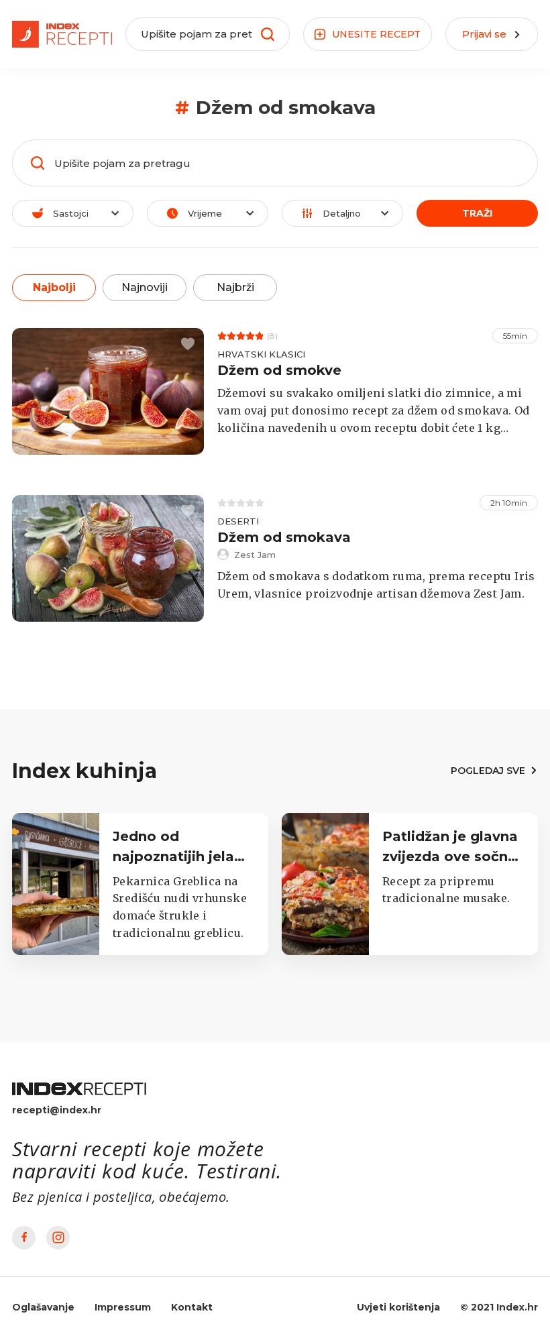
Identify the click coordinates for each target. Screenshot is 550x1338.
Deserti (238, 521)
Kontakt (192, 1307)
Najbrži (235, 287)
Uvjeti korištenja (398, 1307)
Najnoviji (144, 287)
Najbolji (54, 287)
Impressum (123, 1307)
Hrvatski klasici (261, 354)
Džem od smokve (279, 370)
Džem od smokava (284, 537)
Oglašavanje (43, 1307)
